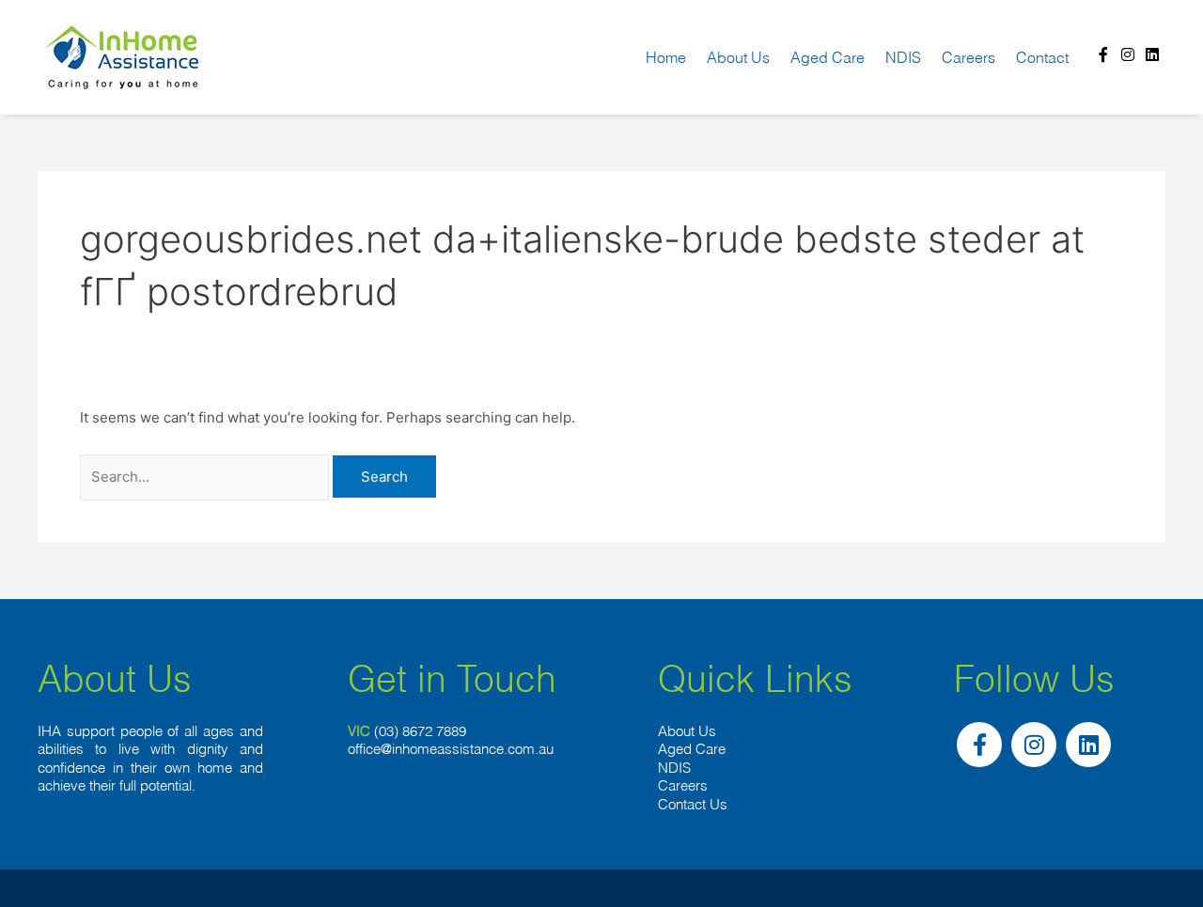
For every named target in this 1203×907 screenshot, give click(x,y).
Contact (1042, 57)
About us (738, 57)
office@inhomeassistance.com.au (451, 749)
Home (666, 57)
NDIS (903, 57)
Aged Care (827, 57)
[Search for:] (206, 476)
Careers (968, 57)
